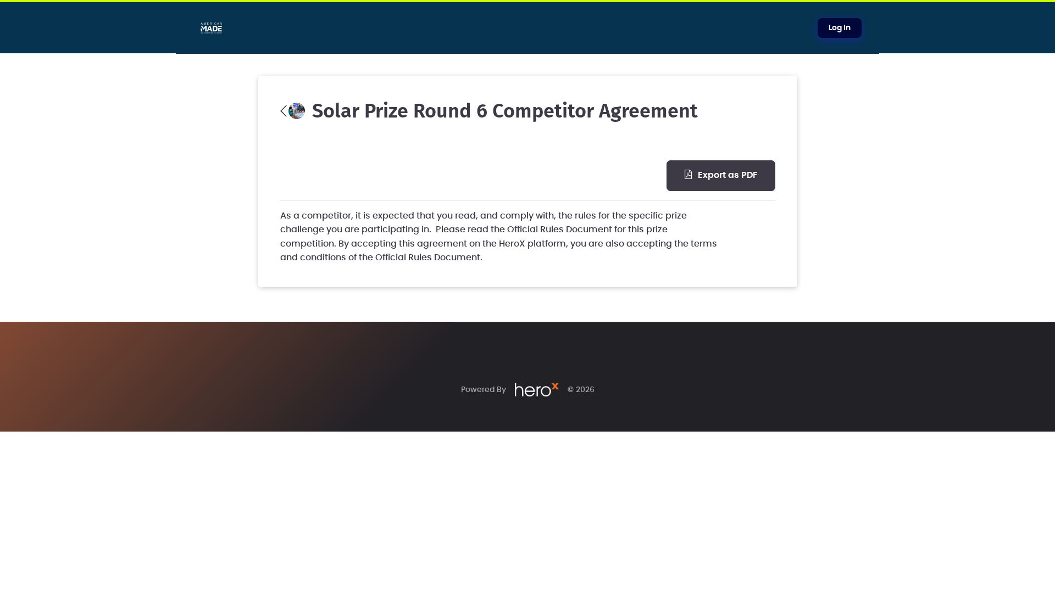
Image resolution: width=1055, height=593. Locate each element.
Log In (840, 28)
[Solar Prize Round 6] (292, 111)
